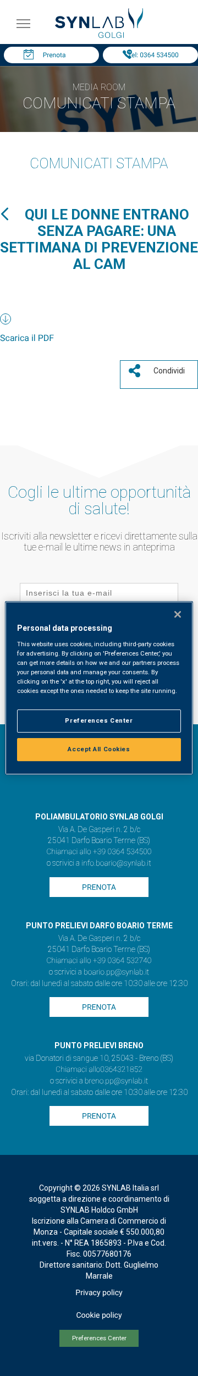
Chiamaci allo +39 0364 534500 (98, 851)
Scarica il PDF (27, 338)
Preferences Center (99, 1338)
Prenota (54, 55)
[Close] (178, 614)
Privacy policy (98, 1293)
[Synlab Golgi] (99, 35)
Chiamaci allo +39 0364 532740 (98, 960)
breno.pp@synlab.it (116, 1081)
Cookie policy (99, 1315)
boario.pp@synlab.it (116, 972)
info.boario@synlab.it (116, 863)
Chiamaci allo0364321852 (99, 1069)
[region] (99, 688)
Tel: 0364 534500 (153, 55)
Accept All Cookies (99, 749)
